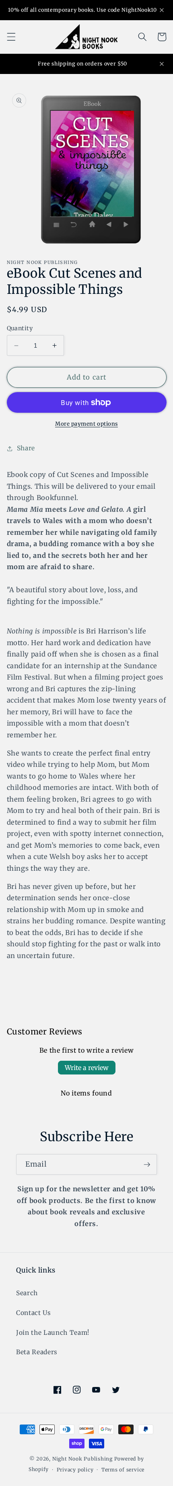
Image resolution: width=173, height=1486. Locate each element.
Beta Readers (37, 1352)
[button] (11, 36)
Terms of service (122, 1470)
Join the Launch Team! (52, 1332)
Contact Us (33, 1313)
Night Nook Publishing (82, 1459)
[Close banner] (162, 10)
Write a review (87, 1068)
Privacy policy (75, 1470)
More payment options (86, 423)
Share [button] (26, 448)
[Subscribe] (147, 1164)
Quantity (20, 328)
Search (27, 1293)
